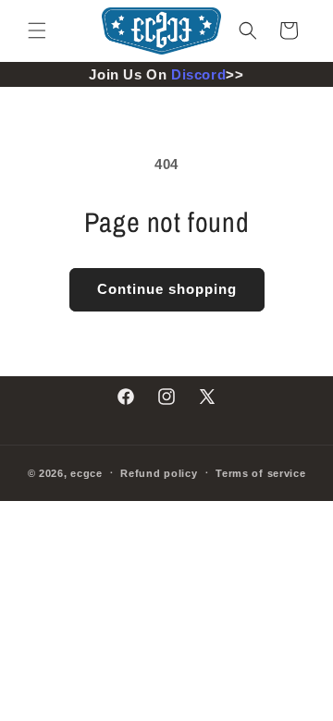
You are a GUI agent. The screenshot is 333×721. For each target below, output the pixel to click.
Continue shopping (167, 289)
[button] (37, 30)
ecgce (86, 472)
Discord (198, 74)
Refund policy (158, 473)
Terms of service (260, 473)
